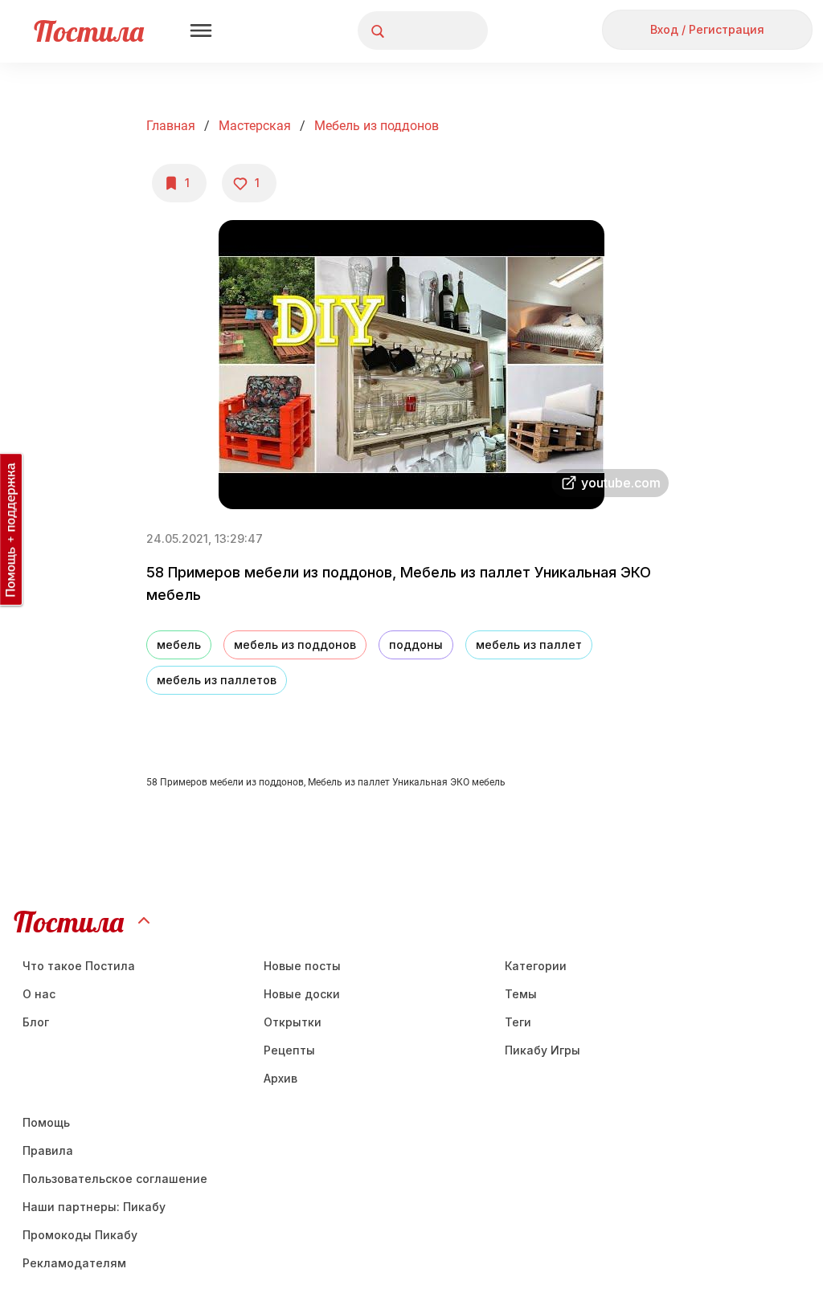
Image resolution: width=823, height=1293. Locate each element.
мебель (179, 644)
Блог (36, 1022)
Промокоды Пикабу (80, 1235)
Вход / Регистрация (707, 29)
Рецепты (289, 1050)
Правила (48, 1150)
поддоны (416, 644)
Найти (415, 31)
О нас (39, 994)
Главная (170, 125)
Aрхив (280, 1078)
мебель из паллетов (216, 680)
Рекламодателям (74, 1263)
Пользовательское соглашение (115, 1178)
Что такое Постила (79, 966)
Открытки (292, 1022)
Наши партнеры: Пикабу (94, 1206)
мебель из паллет (529, 644)
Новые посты (302, 966)
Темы (521, 994)
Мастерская (255, 125)
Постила (89, 31)
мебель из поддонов (376, 125)
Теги (518, 1022)
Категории (536, 966)
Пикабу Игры (542, 1050)
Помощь (46, 1122)
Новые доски (302, 994)
